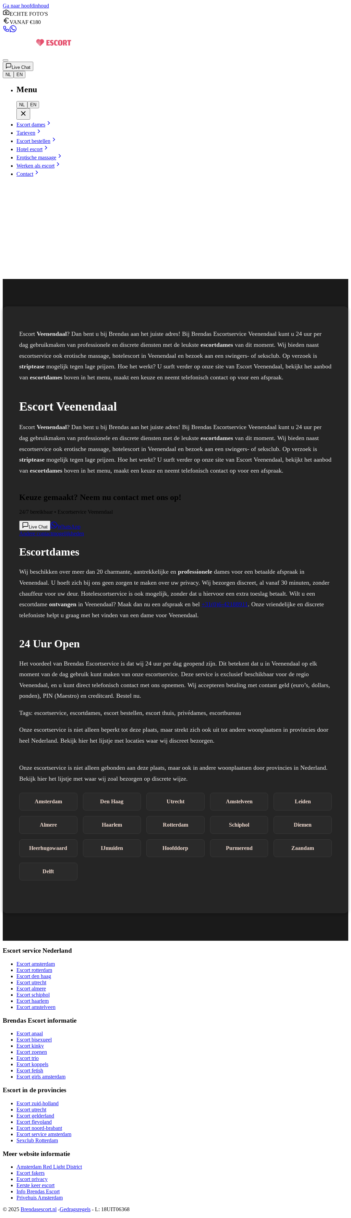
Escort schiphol (33, 995)
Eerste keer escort (35, 1185)
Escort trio (27, 1058)
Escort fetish (29, 1070)
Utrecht (175, 801)
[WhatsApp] (13, 30)
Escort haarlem (32, 1001)
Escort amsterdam (35, 964)
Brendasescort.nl (39, 1209)
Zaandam (302, 848)
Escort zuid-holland (37, 1103)
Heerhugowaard (48, 848)
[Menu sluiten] (23, 114)
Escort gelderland (35, 1116)
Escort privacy (32, 1179)
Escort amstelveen (36, 1007)
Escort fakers (30, 1173)
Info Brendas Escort (38, 1191)
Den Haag (111, 801)
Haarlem (112, 825)
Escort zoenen (31, 1052)
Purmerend (239, 848)
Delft (48, 871)
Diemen (303, 825)
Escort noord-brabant (39, 1128)
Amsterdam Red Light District (49, 1167)
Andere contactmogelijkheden (51, 533)
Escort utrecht (31, 982)
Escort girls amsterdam (40, 1077)
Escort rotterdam (34, 970)
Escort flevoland (34, 1122)
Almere (48, 825)
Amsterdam (48, 801)
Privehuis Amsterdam (39, 1198)
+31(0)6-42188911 (225, 604)
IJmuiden (112, 848)
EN (19, 74)
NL (8, 74)
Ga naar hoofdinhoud (26, 6)
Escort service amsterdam (43, 1134)
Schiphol (239, 825)
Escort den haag (33, 976)
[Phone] (6, 30)
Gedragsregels (75, 1209)
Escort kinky (30, 1046)
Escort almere (31, 988)
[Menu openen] (5, 60)
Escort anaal (29, 1033)
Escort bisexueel (34, 1040)
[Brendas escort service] (37, 52)
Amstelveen (239, 801)
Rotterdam (175, 825)
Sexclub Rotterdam (37, 1140)
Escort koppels (32, 1064)
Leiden (303, 801)
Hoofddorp (175, 848)
